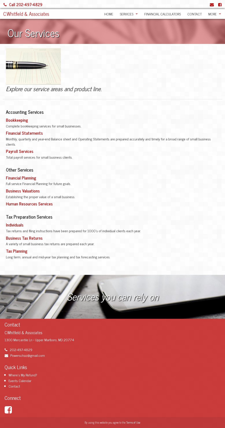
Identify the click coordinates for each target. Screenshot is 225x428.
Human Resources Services (29, 203)
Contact (194, 14)
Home (108, 14)
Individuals (15, 224)
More (212, 14)
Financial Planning (21, 177)
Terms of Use (133, 422)
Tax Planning (16, 250)
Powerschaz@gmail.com (27, 355)
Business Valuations (23, 190)
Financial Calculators (162, 14)
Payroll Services (19, 151)
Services (126, 14)
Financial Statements (24, 132)
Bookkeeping (17, 119)
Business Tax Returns (24, 237)
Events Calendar (20, 380)
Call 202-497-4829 (25, 4)
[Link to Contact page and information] (212, 4)
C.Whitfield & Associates (26, 14)
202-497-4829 (21, 349)
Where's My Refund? (23, 375)
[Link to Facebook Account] (219, 4)
